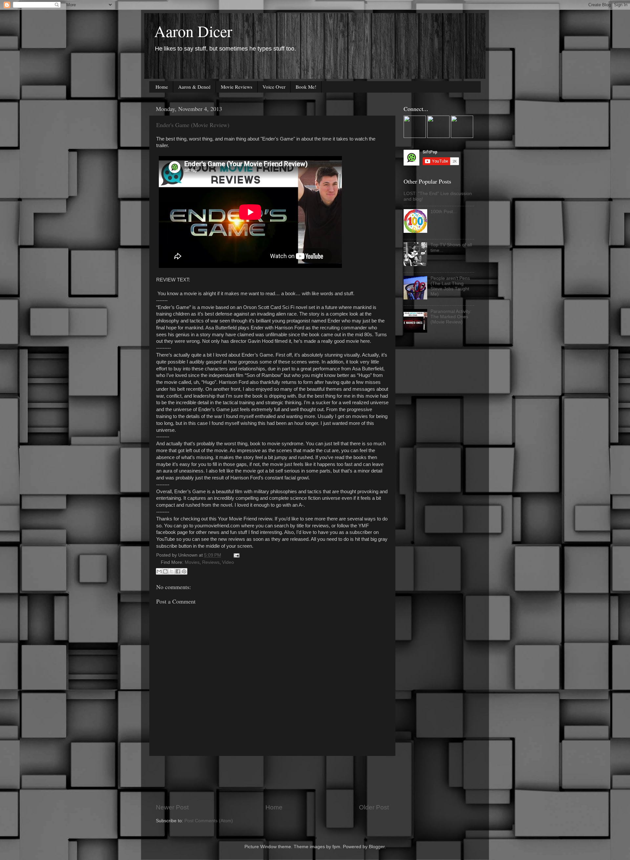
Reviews (211, 562)
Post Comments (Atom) (208, 820)
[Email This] (159, 571)
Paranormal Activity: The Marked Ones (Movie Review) (451, 316)
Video (228, 562)
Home (162, 86)
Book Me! (306, 86)
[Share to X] (171, 571)
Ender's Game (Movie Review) (192, 125)
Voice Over (273, 86)
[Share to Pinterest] (184, 571)
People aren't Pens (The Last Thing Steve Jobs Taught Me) (450, 286)
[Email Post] (235, 555)
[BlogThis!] (165, 571)
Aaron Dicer (193, 30)
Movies (192, 562)
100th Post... (443, 211)
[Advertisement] (275, 779)
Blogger (377, 846)
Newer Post (172, 807)
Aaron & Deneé (194, 86)
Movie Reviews (236, 86)
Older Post (374, 807)
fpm (336, 846)
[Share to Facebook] (178, 571)
